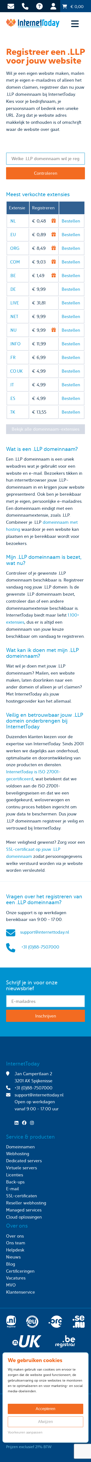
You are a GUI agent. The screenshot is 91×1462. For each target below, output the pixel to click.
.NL (12, 221)
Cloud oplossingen (24, 1217)
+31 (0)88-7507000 (40, 947)
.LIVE (14, 303)
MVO (11, 1285)
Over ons (15, 1236)
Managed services (23, 1210)
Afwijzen (45, 1422)
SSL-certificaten (21, 1196)
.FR (12, 357)
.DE (12, 289)
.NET (13, 316)
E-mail (12, 1188)
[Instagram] (33, 1123)
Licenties (14, 1175)
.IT (11, 384)
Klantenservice (20, 1292)
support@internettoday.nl (44, 932)
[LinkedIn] (18, 1123)
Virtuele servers (21, 1168)
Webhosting (17, 1153)
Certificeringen (20, 1271)
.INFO (15, 344)
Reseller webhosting (26, 1203)
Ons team (15, 1243)
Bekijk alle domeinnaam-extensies (45, 429)
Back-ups (15, 1182)
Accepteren (45, 1409)
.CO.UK (16, 371)
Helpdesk (15, 1250)
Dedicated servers (24, 1160)
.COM (14, 262)
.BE (12, 275)
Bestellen (71, 221)
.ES (12, 398)
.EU (12, 234)
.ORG (14, 248)
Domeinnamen (20, 1147)
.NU (13, 330)
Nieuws (13, 1257)
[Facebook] (25, 1123)
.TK (12, 412)
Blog (10, 1264)
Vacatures (15, 1278)
